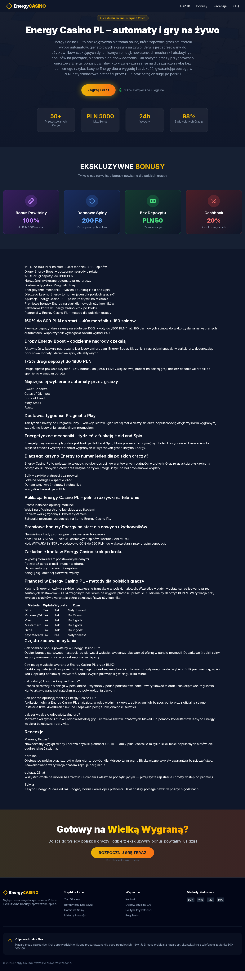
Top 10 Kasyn (72, 899)
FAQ (236, 6)
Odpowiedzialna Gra (138, 904)
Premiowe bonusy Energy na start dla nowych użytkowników (69, 303)
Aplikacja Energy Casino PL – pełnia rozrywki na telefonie (66, 299)
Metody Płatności (75, 915)
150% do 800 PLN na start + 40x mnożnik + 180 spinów (65, 267)
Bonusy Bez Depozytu (78, 904)
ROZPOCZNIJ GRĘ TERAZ (122, 852)
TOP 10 (184, 6)
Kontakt (130, 899)
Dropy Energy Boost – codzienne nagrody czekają (61, 271)
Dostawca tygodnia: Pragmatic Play (50, 285)
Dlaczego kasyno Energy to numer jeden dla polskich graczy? (69, 294)
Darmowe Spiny (74, 910)
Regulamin (132, 915)
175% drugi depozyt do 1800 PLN (48, 276)
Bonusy (201, 6)
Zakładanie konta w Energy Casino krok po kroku (60, 308)
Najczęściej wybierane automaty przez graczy (57, 281)
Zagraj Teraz (98, 90)
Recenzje (220, 6)
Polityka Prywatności (139, 910)
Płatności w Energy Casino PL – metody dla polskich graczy (67, 313)
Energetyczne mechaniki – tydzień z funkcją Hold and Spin (67, 290)
